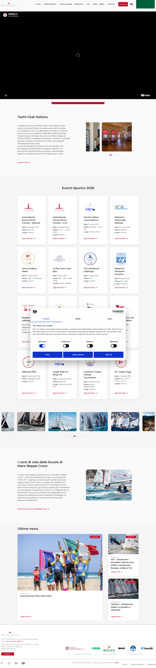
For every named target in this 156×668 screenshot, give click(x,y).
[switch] (66, 346)
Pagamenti (7, 654)
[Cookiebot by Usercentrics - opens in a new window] (114, 311)
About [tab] (110, 319)
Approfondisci (27, 238)
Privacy (124, 664)
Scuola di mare (66, 4)
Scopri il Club (23, 162)
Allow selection (78, 355)
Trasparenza (151, 664)
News (95, 4)
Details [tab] (78, 319)
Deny (47, 355)
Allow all (108, 355)
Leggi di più (24, 616)
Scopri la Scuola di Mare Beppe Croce (32, 509)
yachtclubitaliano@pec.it (14, 641)
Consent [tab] (46, 319)
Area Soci (123, 4)
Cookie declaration (137, 664)
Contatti (111, 4)
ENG (131, 4)
